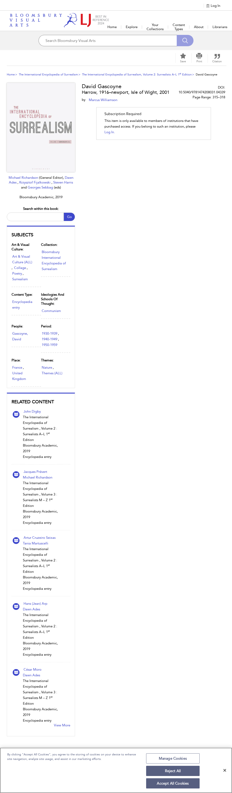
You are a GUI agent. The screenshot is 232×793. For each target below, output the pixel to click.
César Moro (32, 669)
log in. (109, 132)
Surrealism (20, 279)
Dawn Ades (31, 609)
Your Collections (155, 27)
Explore (132, 27)
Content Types (179, 27)
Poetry (17, 273)
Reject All (173, 771)
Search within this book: (41, 209)
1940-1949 (49, 339)
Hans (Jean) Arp (35, 604)
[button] (199, 58)
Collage (20, 268)
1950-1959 (49, 345)
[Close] (225, 770)
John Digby (32, 411)
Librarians (220, 27)
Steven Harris (63, 182)
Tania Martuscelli (35, 543)
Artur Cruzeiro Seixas (40, 538)
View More (62, 725)
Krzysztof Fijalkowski (35, 182)
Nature (47, 367)
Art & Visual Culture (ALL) (22, 259)
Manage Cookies (173, 758)
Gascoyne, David (20, 336)
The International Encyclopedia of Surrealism (48, 74)
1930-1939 (49, 333)
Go (69, 217)
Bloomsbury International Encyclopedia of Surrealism (54, 260)
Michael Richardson (24, 178)
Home (112, 27)
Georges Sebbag (41, 187)
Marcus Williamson (103, 100)
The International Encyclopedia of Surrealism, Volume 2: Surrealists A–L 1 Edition (137, 74)
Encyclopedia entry (22, 304)
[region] (116, 770)
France (17, 367)
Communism (51, 311)
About (198, 27)
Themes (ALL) (52, 373)
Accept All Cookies (173, 783)
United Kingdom (19, 376)
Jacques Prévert (35, 472)
